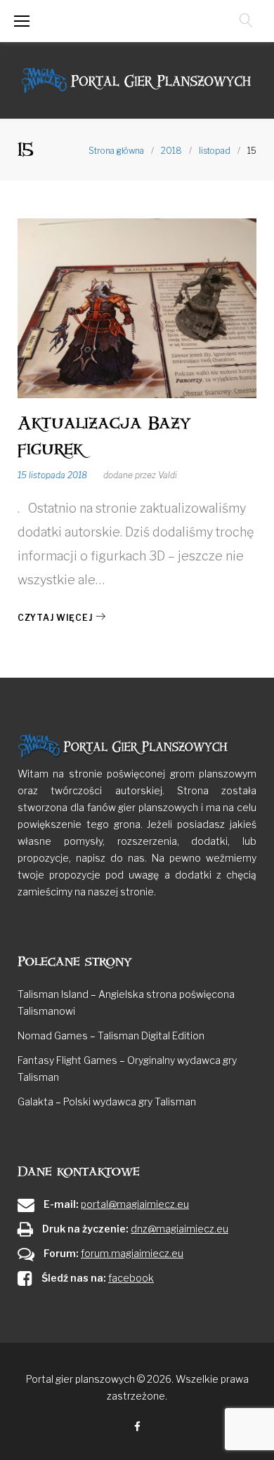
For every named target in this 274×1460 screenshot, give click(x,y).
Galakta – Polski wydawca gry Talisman (107, 1101)
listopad (214, 150)
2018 (171, 150)
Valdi (167, 475)
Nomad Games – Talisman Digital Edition (111, 1035)
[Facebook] (137, 1427)
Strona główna (116, 150)
